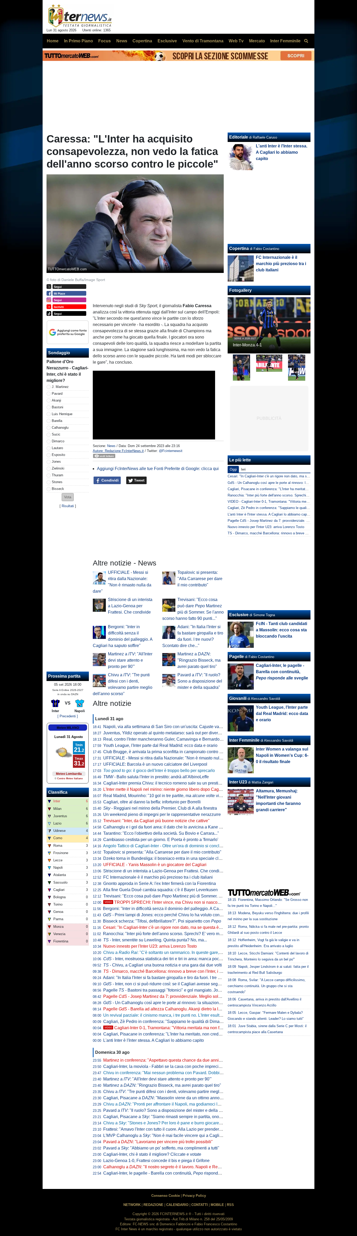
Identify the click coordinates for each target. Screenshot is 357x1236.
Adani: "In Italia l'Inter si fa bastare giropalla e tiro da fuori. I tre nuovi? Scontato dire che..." (185, 977)
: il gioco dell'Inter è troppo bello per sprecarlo (159, 770)
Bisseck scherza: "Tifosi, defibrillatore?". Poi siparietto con (162, 921)
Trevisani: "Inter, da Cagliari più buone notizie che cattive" (156, 821)
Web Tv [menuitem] (236, 41)
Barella (57, 421)
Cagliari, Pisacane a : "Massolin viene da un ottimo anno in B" (166, 1098)
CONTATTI (199, 1205)
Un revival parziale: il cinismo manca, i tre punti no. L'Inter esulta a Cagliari (172, 1015)
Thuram (57, 475)
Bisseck (58, 489)
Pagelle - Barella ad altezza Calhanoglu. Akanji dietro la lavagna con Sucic (177, 1009)
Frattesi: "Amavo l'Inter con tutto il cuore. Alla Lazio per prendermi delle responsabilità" (182, 1129)
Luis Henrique (62, 414)
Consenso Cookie (165, 1196)
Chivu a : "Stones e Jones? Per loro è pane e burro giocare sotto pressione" (176, 1123)
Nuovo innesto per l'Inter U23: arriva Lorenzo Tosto (150, 946)
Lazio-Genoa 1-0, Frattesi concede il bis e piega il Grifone (156, 1160)
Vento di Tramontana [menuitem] (202, 41)
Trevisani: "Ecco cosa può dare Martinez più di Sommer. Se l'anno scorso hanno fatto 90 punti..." (197, 896)
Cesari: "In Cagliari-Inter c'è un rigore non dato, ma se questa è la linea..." (170, 927)
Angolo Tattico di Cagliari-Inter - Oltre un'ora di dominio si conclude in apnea (173, 846)
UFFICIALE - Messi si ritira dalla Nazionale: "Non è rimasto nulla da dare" (171, 758)
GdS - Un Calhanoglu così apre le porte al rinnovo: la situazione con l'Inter (283, 483)
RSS (230, 1205)
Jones (56, 462)
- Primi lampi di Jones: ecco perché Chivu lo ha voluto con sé (164, 915)
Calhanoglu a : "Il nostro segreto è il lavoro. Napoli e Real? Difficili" (171, 1167)
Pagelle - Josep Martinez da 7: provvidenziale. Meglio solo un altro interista (177, 996)
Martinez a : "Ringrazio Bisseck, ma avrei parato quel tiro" (199, 660)
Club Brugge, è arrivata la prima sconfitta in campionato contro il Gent (167, 751)
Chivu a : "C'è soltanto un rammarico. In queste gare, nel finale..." (172, 952)
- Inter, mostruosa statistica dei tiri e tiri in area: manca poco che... (167, 959)
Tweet (139, 480)
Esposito (58, 455)
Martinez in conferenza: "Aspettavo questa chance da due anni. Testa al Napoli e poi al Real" (189, 1060)
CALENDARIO (177, 1205)
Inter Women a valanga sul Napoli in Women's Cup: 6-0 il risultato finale (282, 755)
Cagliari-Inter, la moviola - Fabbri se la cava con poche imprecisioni (165, 1066)
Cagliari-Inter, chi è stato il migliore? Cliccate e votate (152, 1154)
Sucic (56, 434)
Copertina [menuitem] (142, 41)
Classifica (57, 792)
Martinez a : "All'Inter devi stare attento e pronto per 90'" (130, 660)
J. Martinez (60, 387)
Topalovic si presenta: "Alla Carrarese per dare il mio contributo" (199, 578)
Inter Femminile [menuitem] (285, 41)
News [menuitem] (121, 41)
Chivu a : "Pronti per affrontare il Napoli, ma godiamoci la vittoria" (169, 1104)
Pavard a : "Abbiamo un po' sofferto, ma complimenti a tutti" (161, 1148)
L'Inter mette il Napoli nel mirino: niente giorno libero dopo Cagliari (164, 789)
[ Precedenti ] (67, 716)
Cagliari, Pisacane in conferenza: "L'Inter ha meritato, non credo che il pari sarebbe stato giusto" (191, 1034)
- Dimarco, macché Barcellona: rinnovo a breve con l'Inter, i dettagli (168, 971)
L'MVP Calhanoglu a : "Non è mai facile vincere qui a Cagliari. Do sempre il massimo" (186, 1135)
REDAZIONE (153, 1205)
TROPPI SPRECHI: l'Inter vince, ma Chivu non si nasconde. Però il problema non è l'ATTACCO (198, 902)
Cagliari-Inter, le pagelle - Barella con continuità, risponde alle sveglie (173, 1173)
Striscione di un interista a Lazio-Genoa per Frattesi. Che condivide (130, 605)
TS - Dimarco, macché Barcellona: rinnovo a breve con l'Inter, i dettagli (281, 533)
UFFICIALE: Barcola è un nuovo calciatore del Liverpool (155, 764)
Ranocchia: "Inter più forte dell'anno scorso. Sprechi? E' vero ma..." (164, 933)
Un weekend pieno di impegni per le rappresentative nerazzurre (162, 814)
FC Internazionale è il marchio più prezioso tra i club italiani (158, 877)
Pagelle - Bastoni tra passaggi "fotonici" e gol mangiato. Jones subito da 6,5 (176, 990)
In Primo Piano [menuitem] (78, 41)
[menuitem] (306, 41)
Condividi (109, 480)
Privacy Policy (194, 1196)
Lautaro (57, 448)
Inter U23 (238, 782)
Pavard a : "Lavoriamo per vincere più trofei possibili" (158, 1142)
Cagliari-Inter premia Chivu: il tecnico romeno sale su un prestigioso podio (171, 783)
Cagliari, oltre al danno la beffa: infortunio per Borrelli (152, 802)
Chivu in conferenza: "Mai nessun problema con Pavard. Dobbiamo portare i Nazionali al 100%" (191, 1073)
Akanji (56, 400)
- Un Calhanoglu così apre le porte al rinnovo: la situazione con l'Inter (171, 1002)
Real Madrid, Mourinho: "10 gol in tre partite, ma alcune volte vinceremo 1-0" (173, 795)
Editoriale (238, 137)
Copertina (239, 248)
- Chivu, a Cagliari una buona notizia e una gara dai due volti (162, 965)
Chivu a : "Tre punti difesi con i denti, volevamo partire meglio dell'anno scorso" (179, 1091)
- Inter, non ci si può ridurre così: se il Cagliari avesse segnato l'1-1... (170, 984)
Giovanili (237, 698)
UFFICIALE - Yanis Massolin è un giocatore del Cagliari (154, 864)
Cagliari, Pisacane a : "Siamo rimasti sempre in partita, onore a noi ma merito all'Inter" (185, 1116)
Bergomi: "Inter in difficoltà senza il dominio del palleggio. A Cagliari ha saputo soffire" (182, 908)
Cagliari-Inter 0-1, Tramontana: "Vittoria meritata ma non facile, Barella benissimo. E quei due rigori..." (203, 1028)
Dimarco (58, 441)
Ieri (243, 469)
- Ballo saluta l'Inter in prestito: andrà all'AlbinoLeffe (156, 777)
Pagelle (236, 656)
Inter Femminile (244, 740)
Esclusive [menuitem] (167, 41)
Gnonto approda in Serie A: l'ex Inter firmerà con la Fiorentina (159, 883)
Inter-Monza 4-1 (247, 345)
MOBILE (217, 1205)
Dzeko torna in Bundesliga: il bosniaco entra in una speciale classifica (168, 858)
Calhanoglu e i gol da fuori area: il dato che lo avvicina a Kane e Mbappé (170, 827)
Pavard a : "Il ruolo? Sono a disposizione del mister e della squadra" (199, 681)
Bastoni (57, 407)
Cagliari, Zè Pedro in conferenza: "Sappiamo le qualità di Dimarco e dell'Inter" (175, 1021)
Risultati (68, 506)
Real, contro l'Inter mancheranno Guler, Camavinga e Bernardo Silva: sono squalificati (182, 739)
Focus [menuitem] (104, 41)
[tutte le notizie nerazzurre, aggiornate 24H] (80, 16)
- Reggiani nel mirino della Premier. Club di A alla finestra (160, 808)
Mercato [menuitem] (257, 41)
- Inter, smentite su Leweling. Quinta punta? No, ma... (155, 940)
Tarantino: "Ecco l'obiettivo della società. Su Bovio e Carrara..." (161, 833)
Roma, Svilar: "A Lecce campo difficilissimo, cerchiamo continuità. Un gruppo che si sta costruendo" (267, 986)
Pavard (57, 394)
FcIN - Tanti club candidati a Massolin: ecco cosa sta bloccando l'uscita (281, 629)
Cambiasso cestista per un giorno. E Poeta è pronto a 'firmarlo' (160, 839)
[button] (68, 497)
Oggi (233, 469)
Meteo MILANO (68, 728)
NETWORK (132, 1205)
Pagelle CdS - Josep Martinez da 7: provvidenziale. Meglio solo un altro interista (288, 521)
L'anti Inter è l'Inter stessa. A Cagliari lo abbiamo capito (153, 1040)
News (111, 446)
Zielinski (58, 468)
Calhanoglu (60, 428)
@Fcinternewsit (170, 451)
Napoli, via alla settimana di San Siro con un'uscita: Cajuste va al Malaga (170, 726)
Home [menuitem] (53, 41)
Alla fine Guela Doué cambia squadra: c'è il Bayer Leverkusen (160, 890)
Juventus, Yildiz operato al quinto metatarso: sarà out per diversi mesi (167, 733)
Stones (57, 482)
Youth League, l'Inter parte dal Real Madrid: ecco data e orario (160, 745)
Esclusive (239, 615)
